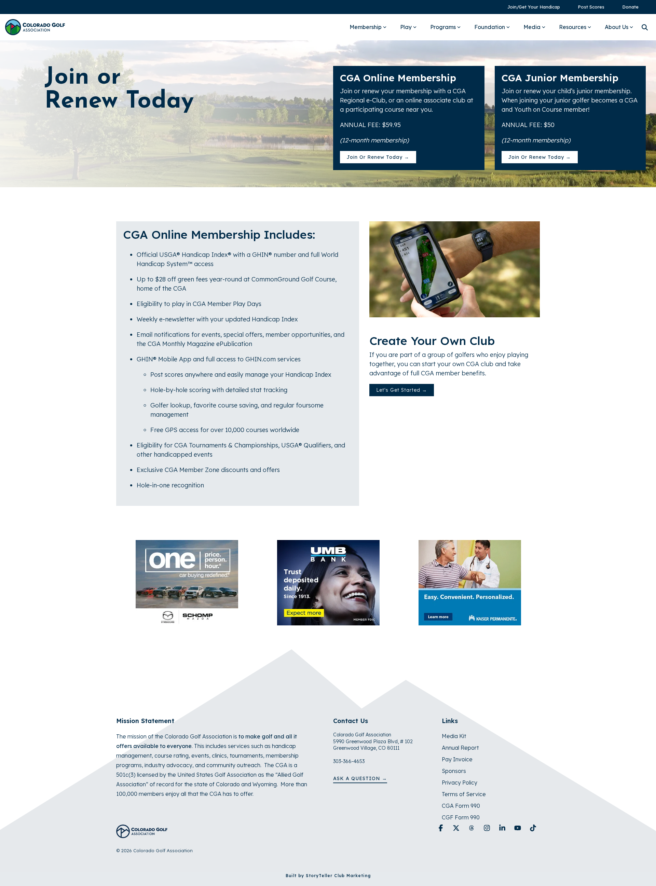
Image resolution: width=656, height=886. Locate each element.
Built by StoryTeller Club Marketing (328, 875)
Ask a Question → (360, 778)
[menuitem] (530, 7)
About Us (616, 27)
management (134, 755)
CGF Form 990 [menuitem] (461, 817)
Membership (366, 27)
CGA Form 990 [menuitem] (461, 805)
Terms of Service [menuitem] (464, 794)
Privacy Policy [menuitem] (459, 782)
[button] (442, 828)
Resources (572, 27)
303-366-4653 (349, 761)
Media (532, 27)
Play (406, 27)
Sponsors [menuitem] (454, 770)
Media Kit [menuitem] (454, 736)
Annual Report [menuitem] (460, 747)
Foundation (489, 27)
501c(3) (126, 774)
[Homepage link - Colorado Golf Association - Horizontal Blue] (141, 834)
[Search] (644, 27)
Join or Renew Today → (378, 157)
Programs (443, 27)
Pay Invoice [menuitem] (457, 759)
